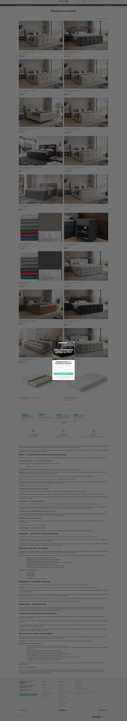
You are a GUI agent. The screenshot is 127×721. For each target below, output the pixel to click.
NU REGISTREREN (63, 373)
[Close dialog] (73, 341)
